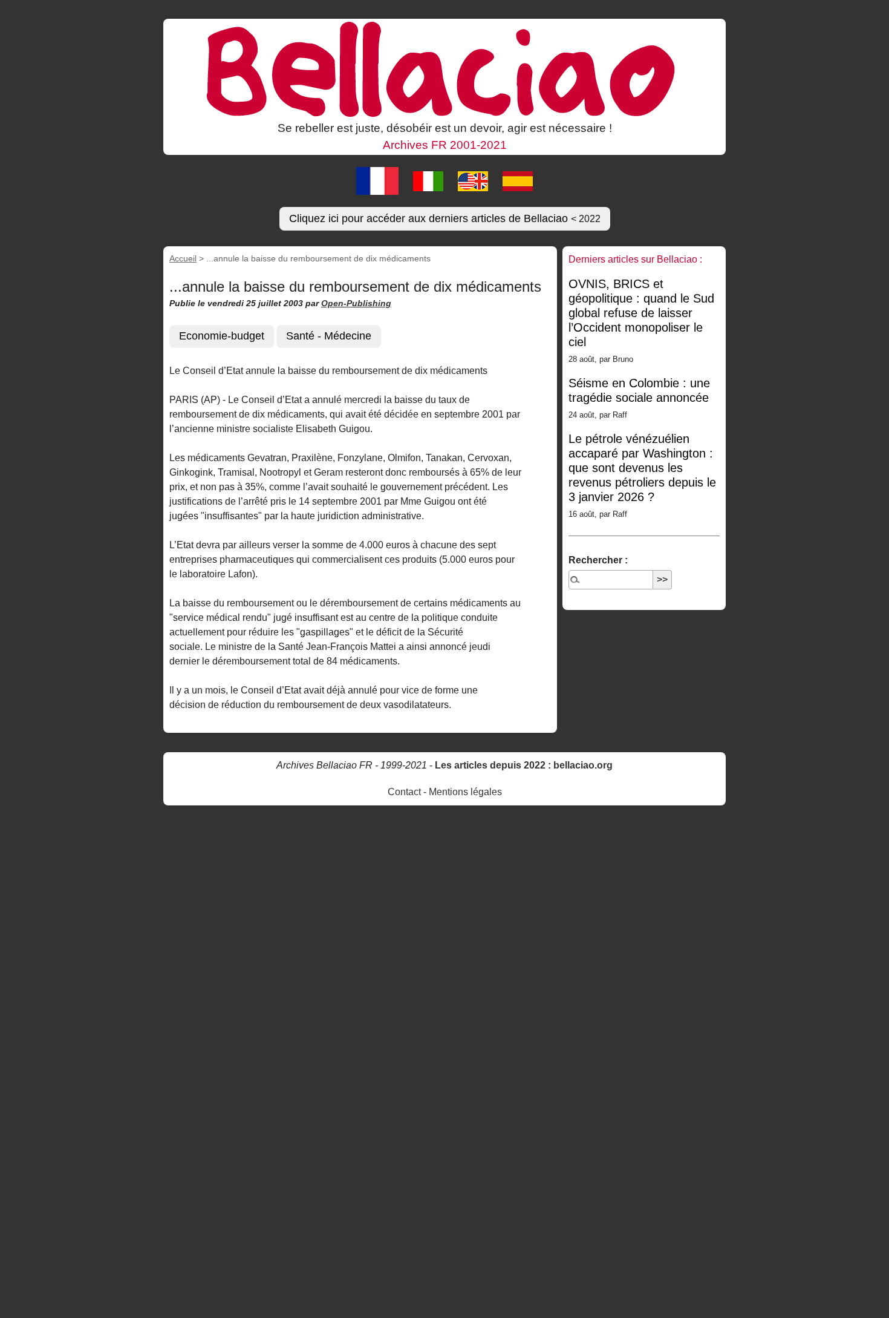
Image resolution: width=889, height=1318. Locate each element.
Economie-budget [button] (221, 336)
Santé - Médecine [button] (328, 336)
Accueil (183, 258)
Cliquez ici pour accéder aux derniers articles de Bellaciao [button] (445, 218)
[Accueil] (444, 68)
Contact (404, 792)
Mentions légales (465, 792)
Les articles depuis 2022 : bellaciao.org (524, 765)
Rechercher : (598, 560)
